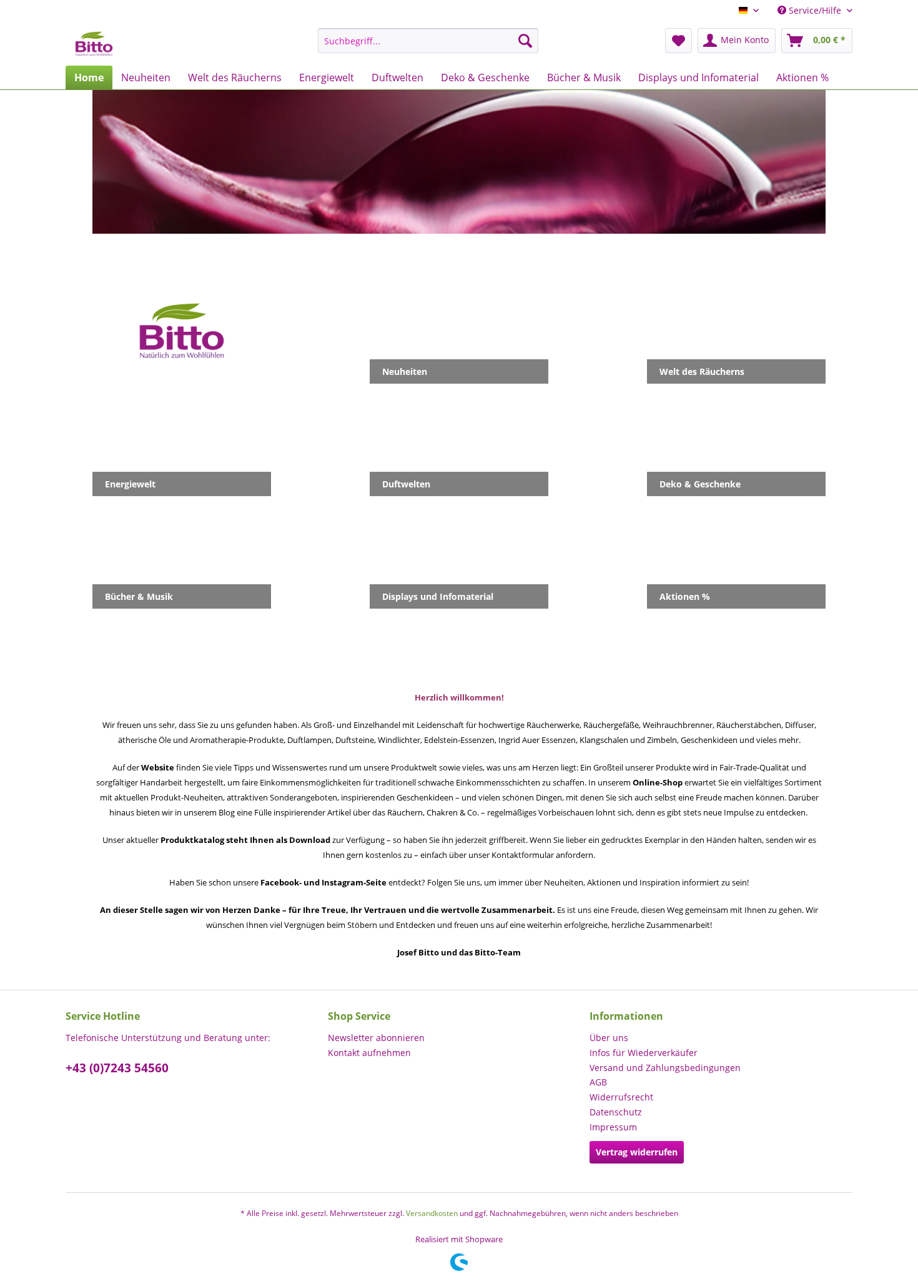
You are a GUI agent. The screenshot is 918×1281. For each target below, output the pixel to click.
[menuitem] (428, 40)
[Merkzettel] (678, 40)
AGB (598, 1082)
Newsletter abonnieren (376, 1038)
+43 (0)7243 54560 (117, 1068)
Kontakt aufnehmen (369, 1053)
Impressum (613, 1127)
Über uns (609, 1038)
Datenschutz (616, 1112)
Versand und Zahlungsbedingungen (665, 1068)
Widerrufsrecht (621, 1097)
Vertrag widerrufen (637, 1152)
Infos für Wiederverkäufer (644, 1053)
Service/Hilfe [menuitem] (815, 10)
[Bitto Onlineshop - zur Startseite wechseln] (94, 43)
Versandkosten (432, 1213)
